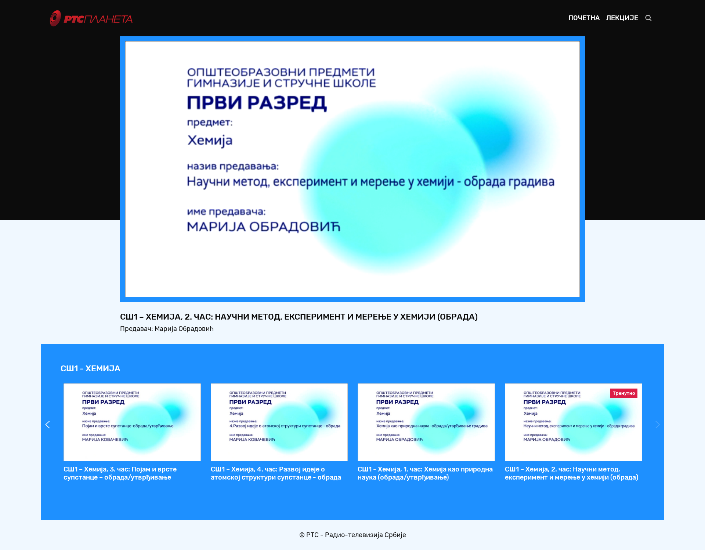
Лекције (622, 18)
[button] (528, 289)
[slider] (332, 289)
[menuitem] (549, 289)
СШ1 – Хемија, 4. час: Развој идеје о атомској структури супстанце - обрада (276, 473)
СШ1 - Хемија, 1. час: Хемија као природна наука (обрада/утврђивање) (425, 473)
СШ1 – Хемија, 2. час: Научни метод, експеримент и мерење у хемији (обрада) (572, 473)
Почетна (584, 18)
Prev (47, 424)
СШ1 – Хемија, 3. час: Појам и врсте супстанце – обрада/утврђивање (120, 473)
